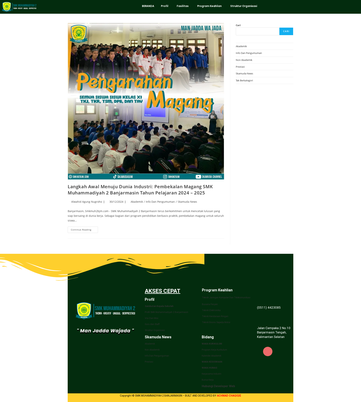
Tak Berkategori (244, 80)
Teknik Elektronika (211, 310)
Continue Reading (84, 229)
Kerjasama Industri (211, 374)
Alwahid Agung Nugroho (86, 201)
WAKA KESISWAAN (212, 361)
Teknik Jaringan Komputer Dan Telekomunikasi (226, 297)
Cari (238, 25)
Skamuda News (187, 201)
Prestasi (240, 66)
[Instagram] (267, 351)
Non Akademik (244, 60)
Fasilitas (182, 6)
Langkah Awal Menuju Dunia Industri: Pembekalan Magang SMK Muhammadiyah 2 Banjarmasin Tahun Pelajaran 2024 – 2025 (140, 189)
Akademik (137, 201)
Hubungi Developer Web (218, 386)
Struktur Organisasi (243, 6)
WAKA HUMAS (209, 367)
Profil (164, 6)
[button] (165, 6)
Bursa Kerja (208, 380)
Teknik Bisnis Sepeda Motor (216, 322)
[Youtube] (281, 351)
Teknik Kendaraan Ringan (215, 316)
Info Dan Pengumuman (160, 201)
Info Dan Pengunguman (157, 355)
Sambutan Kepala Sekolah (159, 306)
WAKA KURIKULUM (212, 343)
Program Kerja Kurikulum (214, 349)
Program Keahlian (209, 6)
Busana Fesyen (210, 304)
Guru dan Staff (152, 324)
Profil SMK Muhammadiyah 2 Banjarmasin (166, 312)
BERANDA (148, 6)
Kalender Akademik (211, 355)
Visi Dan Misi (151, 318)
